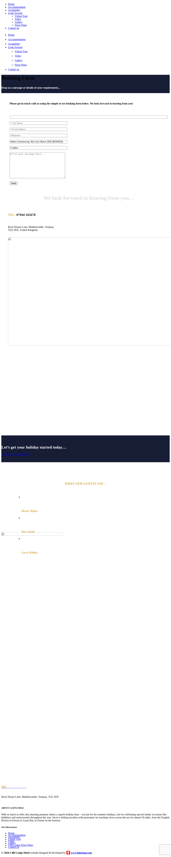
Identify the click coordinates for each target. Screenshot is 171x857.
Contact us (13, 847)
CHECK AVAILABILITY (15, 454)
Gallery (12, 843)
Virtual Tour (14, 839)
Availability (14, 837)
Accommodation (17, 835)
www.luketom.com (81, 852)
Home (11, 833)
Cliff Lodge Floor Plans (20, 845)
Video (11, 841)
